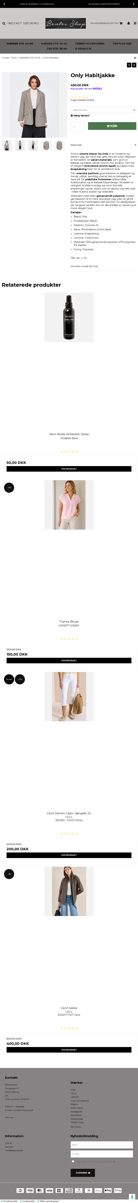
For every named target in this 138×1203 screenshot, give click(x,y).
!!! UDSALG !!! (83, 48)
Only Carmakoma (80, 1100)
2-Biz (73, 1089)
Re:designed (76, 1111)
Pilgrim (74, 1104)
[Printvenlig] (135, 57)
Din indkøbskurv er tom (104, 23)
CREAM (74, 1097)
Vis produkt (69, 469)
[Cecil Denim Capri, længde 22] (69, 739)
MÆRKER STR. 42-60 (20, 43)
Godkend (81, 1173)
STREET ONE (77, 1122)
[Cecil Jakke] (69, 934)
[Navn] (102, 1144)
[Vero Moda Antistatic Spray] (69, 360)
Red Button (76, 1115)
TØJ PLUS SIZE (122, 43)
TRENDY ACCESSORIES (90, 43)
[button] (129, 65)
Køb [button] (113, 126)
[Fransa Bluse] (69, 547)
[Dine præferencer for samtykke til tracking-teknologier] (132, 1197)
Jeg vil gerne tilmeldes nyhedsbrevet (104, 1161)
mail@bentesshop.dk (23, 1110)
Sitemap (9, 1117)
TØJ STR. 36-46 (57, 48)
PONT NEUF (77, 1108)
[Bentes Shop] (65, 23)
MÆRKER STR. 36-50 (54, 43)
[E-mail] (102, 1153)
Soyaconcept (77, 1119)
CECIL (74, 1093)
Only (95, 266)
